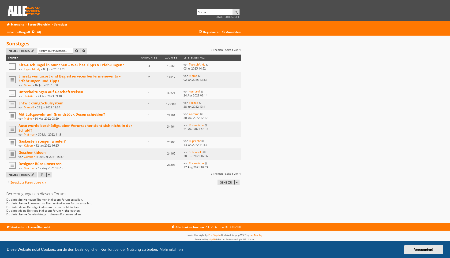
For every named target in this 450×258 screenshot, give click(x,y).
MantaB (29, 107)
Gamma (194, 114)
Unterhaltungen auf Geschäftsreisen (51, 91)
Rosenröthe (196, 125)
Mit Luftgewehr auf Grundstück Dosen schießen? (62, 114)
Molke (28, 119)
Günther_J (30, 157)
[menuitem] (36, 32)
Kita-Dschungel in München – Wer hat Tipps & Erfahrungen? (71, 65)
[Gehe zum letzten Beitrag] (207, 64)
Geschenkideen (32, 152)
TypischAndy (32, 69)
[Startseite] (25, 10)
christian (29, 96)
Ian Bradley (256, 235)
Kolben (28, 145)
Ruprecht (195, 141)
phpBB (212, 239)
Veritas (193, 103)
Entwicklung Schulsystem (41, 103)
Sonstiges (17, 43)
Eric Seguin (214, 235)
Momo (28, 85)
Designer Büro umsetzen (40, 163)
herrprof (194, 91)
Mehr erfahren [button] (171, 249)
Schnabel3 (195, 152)
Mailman (29, 134)
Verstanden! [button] (423, 249)
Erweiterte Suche (228, 16)
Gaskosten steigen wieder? (42, 141)
